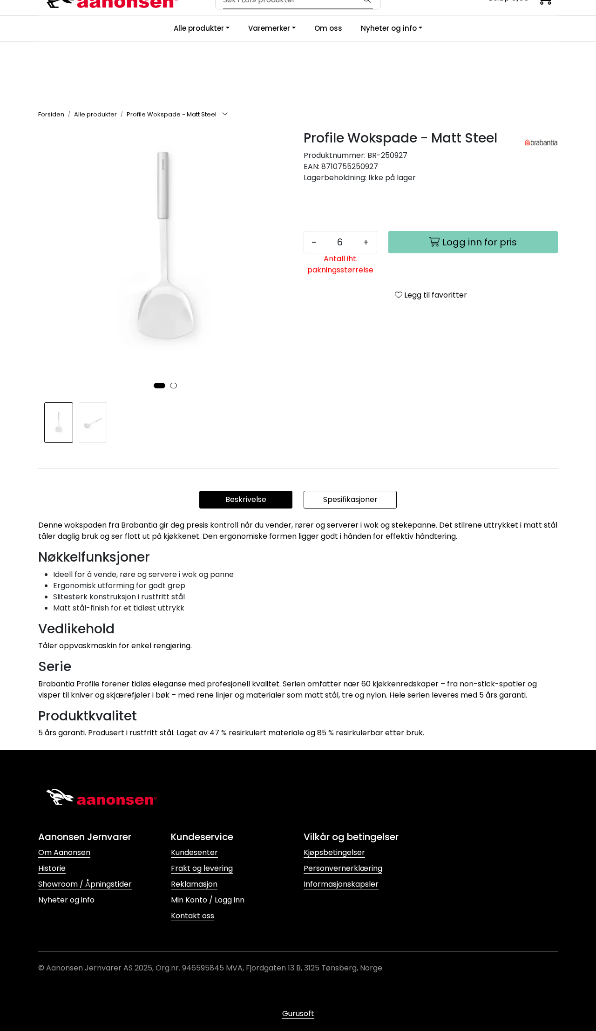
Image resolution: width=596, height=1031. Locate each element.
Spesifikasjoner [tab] (350, 499)
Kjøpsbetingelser (334, 852)
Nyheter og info (389, 28)
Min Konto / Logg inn (207, 900)
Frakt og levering (202, 868)
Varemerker (269, 28)
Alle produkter (199, 28)
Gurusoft (298, 1013)
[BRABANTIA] (541, 143)
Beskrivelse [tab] (245, 499)
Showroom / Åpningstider (85, 884)
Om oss (328, 28)
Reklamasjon (194, 884)
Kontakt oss (192, 915)
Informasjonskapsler (341, 884)
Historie (52, 868)
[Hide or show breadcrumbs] (225, 115)
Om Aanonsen (64, 852)
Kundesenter (194, 852)
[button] (159, 385)
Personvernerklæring (343, 868)
